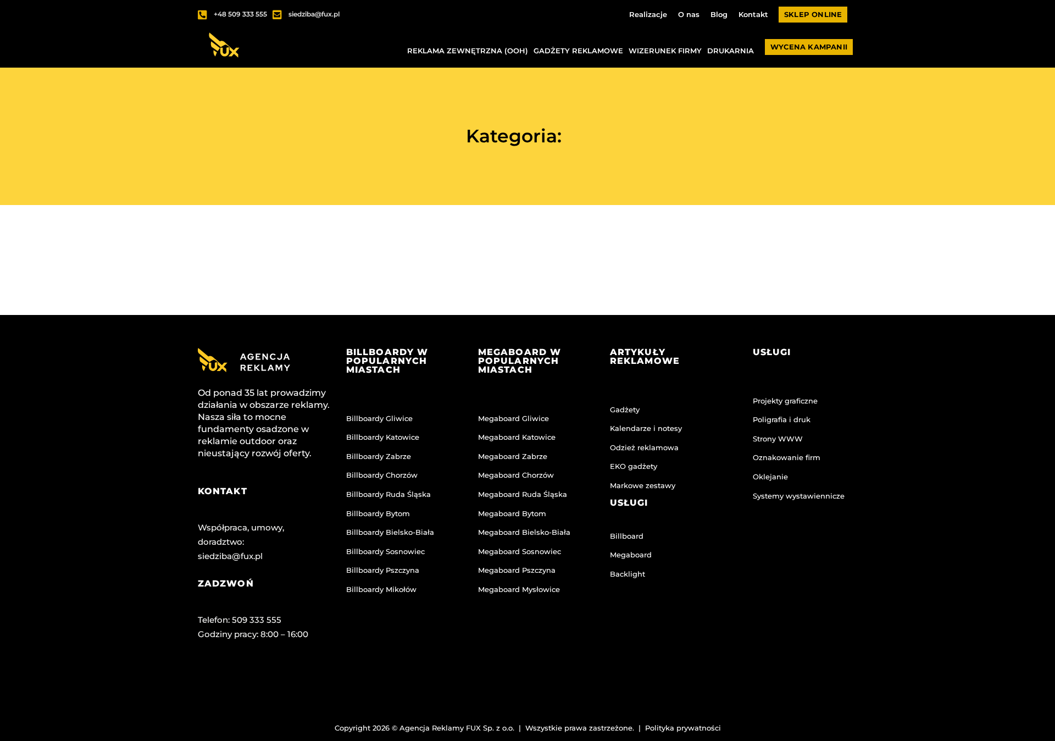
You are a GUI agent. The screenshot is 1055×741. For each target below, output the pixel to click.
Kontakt (753, 14)
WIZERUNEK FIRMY (665, 50)
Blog (719, 14)
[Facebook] (211, 679)
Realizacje (648, 14)
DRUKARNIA (730, 50)
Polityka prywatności (683, 727)
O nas (688, 14)
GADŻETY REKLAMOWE (578, 50)
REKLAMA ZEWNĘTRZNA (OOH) (467, 50)
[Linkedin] (298, 679)
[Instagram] (255, 679)
